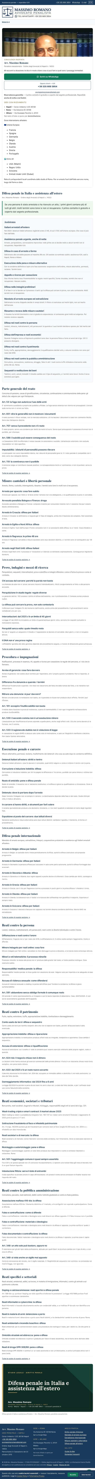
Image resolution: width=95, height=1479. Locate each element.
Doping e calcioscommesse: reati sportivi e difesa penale (30, 1290)
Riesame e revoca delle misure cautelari (24, 311)
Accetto (73, 1475)
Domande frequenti (72, 1454)
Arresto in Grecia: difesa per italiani (19, 885)
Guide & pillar (70, 1451)
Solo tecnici (86, 1475)
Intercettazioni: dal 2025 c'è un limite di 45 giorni (26, 616)
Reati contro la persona (18, 925)
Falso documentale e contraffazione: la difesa (24, 1233)
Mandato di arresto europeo (75, 1435)
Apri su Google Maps (40, 1435)
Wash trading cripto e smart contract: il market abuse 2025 (31, 1111)
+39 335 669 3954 (63, 2)
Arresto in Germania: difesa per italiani (21, 861)
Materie (5, 22)
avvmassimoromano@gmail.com (47, 92)
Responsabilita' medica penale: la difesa (22, 968)
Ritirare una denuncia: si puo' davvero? (21, 694)
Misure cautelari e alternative (76, 1441)
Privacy (49, 1465)
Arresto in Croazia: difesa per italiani (20, 512)
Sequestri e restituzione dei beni (20, 370)
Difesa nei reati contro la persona (20, 323)
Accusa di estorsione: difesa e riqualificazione (25, 1046)
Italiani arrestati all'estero (17, 227)
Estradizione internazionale (75, 1438)
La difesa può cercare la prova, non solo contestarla (28, 604)
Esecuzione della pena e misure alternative (25, 263)
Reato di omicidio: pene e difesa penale (21, 780)
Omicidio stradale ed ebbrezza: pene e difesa (25, 1335)
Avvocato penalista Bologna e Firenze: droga (24, 500)
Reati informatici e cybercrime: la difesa (22, 1302)
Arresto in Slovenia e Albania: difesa (20, 873)
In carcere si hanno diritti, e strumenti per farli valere (28, 804)
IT (90, 2)
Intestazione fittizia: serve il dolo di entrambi (24, 1171)
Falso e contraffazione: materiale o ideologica (24, 1222)
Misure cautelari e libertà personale (26, 480)
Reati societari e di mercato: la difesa (20, 1135)
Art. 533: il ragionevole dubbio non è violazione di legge (30, 730)
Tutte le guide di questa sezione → (16, 473)
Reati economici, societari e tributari (27, 1101)
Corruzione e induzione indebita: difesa (21, 769)
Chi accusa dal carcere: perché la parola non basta (27, 581)
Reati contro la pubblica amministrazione (30, 1190)
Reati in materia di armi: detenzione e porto (23, 1314)
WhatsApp (76, 2)
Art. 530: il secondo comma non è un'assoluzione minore (30, 718)
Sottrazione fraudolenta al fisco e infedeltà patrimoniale (29, 1123)
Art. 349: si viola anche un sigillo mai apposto (24, 1257)
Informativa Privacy (37, 1476)
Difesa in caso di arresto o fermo (20, 251)
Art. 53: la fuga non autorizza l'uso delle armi (24, 402)
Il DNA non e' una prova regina (17, 640)
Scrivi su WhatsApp (49, 76)
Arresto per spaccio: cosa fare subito (20, 491)
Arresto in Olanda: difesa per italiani (20, 894)
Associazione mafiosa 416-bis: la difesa (21, 1200)
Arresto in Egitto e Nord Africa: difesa (20, 524)
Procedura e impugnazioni (20, 656)
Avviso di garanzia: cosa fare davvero (21, 670)
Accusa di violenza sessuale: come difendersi (24, 980)
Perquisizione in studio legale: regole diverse (24, 592)
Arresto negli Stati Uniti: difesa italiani (20, 548)
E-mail (84, 2)
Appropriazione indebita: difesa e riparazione (24, 1034)
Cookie (55, 1465)
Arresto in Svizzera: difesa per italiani (20, 906)
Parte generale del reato (18, 388)
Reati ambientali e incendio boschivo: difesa (24, 1323)
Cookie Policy (22, 1476)
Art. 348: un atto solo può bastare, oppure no (24, 1245)
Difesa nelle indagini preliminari (19, 287)
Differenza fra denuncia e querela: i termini (23, 682)
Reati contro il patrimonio (20, 1011)
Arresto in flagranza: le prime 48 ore (20, 536)
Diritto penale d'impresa (74, 1432)
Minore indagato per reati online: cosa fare (23, 947)
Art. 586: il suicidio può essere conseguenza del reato (29, 438)
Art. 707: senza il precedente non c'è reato (23, 426)
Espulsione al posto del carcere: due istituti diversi (27, 816)
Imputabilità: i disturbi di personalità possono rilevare (28, 449)
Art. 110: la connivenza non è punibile (20, 461)
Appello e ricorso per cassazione (20, 275)
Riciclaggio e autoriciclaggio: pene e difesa (23, 1147)
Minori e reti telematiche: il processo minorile (24, 957)
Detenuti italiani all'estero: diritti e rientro (22, 759)
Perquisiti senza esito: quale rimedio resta (23, 628)
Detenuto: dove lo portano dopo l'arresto (22, 792)
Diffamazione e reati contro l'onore (19, 935)
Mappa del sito (64, 1465)
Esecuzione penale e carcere (21, 749)
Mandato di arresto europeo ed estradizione (26, 299)
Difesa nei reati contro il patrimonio (21, 346)
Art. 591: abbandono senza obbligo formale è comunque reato (33, 992)
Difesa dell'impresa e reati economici (22, 334)
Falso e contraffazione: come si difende (21, 1212)
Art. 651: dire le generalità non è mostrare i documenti (29, 414)
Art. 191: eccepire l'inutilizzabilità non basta (23, 706)
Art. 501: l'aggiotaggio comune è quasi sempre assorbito (30, 1159)
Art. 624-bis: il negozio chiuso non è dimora (24, 1058)
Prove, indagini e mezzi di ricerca (25, 567)
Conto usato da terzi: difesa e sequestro (22, 1022)
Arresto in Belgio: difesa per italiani (19, 849)
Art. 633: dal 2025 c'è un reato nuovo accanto (25, 1070)
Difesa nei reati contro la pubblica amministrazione (29, 358)
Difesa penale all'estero (74, 1443)
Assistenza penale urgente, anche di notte (25, 239)
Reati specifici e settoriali (19, 1276)
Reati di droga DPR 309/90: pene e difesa (22, 1347)
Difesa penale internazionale (21, 835)
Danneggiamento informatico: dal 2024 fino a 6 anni (28, 1082)
